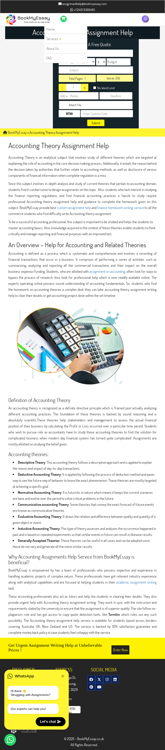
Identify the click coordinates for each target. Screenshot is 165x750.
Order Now (120, 649)
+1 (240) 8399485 (84, 10)
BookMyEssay (17, 132)
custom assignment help (74, 207)
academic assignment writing (136, 582)
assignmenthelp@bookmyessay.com (84, 4)
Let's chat (48, 721)
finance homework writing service (120, 207)
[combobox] (64, 96)
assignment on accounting (107, 271)
